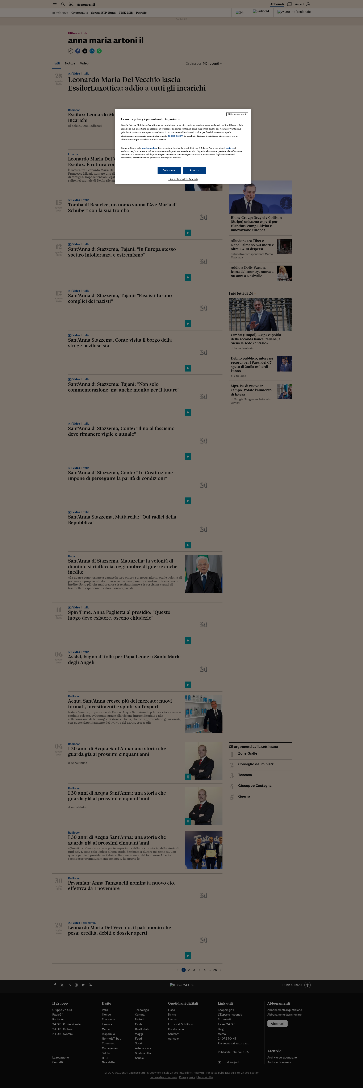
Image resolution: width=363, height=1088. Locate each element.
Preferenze (169, 170)
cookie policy (175, 136)
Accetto (194, 170)
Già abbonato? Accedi (183, 179)
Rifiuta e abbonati (237, 114)
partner (230, 148)
